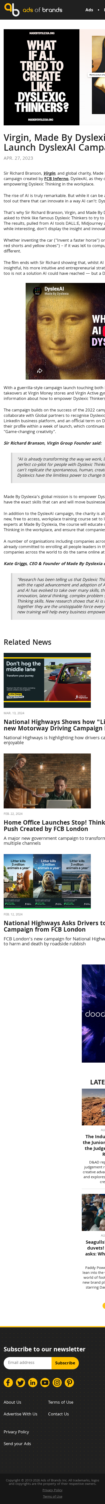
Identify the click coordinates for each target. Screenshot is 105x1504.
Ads (89, 10)
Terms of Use (60, 1402)
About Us (12, 1402)
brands (42, 9)
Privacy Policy (16, 1432)
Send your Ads (17, 1444)
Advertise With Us (20, 1414)
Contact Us (58, 1414)
